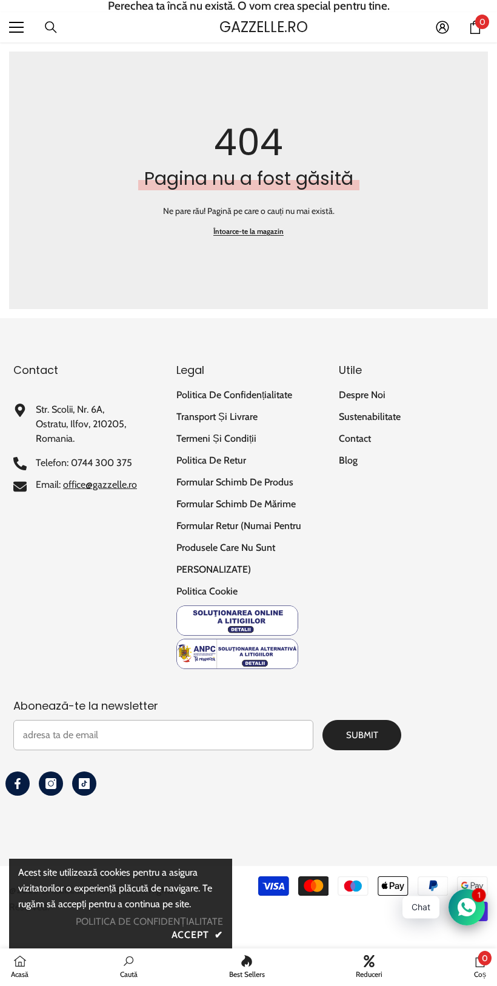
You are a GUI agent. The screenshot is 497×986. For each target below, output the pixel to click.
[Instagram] (51, 783)
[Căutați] (51, 27)
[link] (129, 966)
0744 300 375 (101, 462)
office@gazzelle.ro (100, 484)
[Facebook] (17, 783)
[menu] (16, 27)
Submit (362, 735)
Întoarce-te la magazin (248, 231)
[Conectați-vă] (442, 27)
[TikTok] (84, 783)
